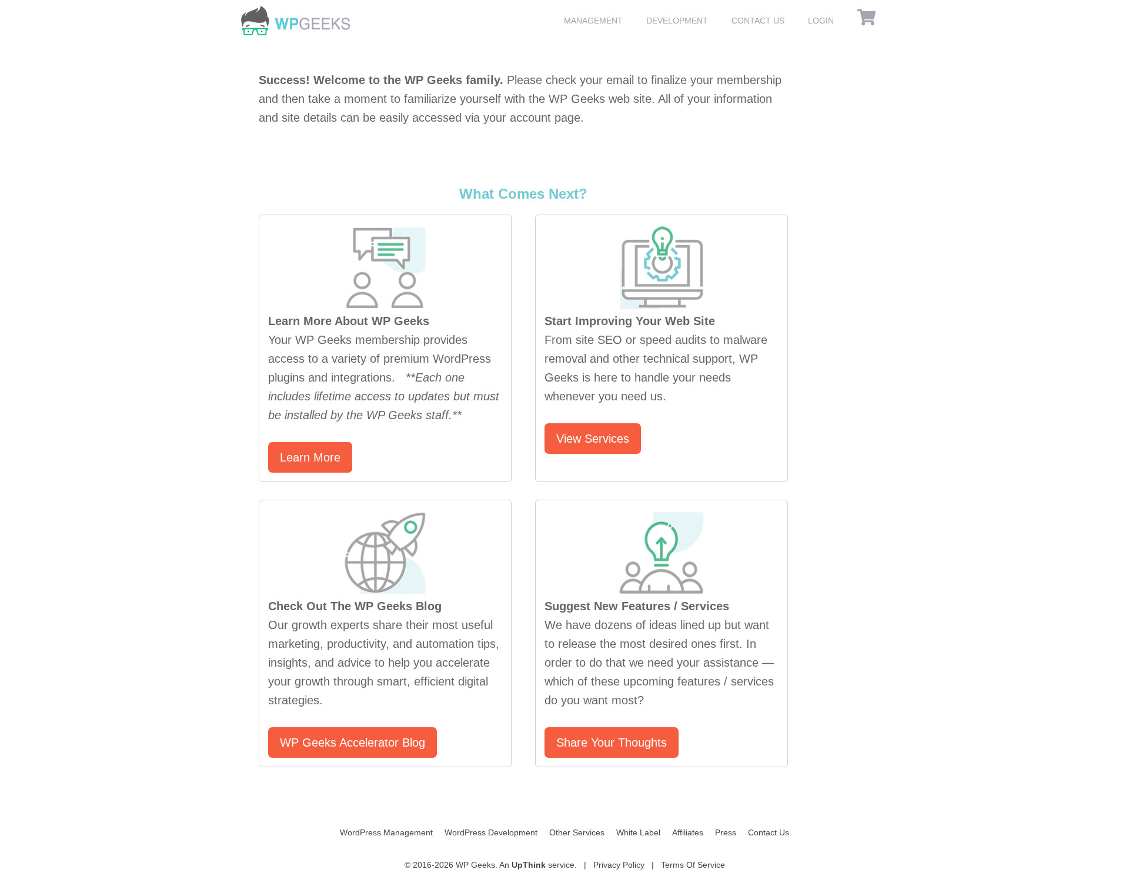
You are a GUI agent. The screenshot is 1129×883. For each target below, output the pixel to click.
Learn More (310, 457)
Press (725, 832)
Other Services (576, 832)
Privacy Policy (618, 864)
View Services (592, 438)
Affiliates (687, 832)
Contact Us (757, 20)
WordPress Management (386, 832)
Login (821, 20)
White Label (638, 832)
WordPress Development (491, 832)
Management (593, 20)
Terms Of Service (693, 864)
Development (677, 20)
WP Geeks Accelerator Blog (352, 742)
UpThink (529, 864)
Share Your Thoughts (611, 742)
